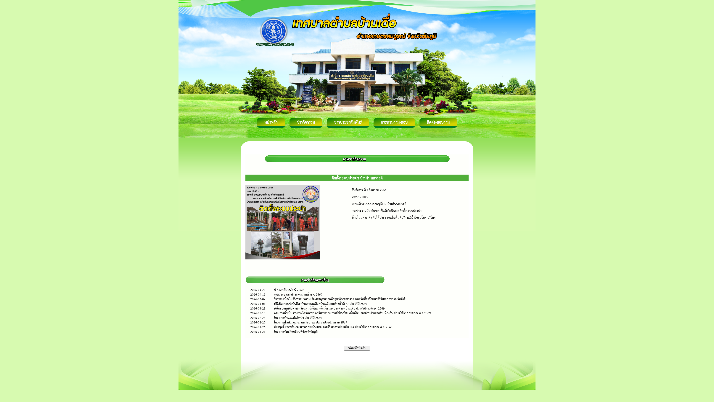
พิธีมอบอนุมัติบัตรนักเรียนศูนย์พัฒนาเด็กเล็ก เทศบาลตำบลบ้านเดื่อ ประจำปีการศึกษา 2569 (329, 308)
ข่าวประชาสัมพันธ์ (348, 122)
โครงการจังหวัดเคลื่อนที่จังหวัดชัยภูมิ (296, 332)
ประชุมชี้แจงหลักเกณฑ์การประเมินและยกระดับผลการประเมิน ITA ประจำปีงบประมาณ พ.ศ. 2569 (333, 327)
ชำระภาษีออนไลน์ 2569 (289, 290)
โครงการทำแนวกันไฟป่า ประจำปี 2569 (298, 318)
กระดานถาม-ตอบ (394, 122)
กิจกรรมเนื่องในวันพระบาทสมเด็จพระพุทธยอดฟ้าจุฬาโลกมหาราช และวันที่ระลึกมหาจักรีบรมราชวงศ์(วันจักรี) (340, 299)
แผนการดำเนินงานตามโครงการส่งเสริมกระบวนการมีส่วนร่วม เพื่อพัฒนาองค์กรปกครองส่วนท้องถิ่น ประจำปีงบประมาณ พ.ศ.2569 (352, 313)
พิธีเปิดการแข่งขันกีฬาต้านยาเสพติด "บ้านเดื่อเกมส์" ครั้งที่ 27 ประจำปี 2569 (320, 304)
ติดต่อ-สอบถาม (438, 122)
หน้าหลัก (271, 122)
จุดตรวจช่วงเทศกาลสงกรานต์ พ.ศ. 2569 (298, 294)
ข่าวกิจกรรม (306, 122)
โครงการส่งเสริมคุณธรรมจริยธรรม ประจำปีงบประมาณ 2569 (310, 322)
